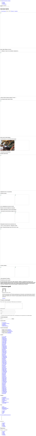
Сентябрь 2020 (4, 357)
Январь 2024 (4, 342)
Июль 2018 (4, 373)
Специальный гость (5, 402)
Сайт (1, 313)
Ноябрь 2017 (4, 380)
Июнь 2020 (4, 358)
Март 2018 (4, 376)
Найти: (1, 318)
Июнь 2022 (4, 349)
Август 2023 (4, 343)
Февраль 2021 (4, 355)
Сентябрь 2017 (4, 381)
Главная (3, 2)
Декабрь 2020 (4, 356)
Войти (3, 406)
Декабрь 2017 (4, 379)
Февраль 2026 (4, 338)
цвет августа (10, 330)
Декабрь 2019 (4, 363)
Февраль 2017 (4, 387)
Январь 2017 (4, 388)
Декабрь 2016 (4, 389)
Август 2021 (4, 353)
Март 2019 (4, 367)
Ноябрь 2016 (4, 390)
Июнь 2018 (4, 374)
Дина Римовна (3, 11)
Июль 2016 (4, 393)
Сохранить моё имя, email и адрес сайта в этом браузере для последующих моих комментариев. (16, 315)
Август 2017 (4, 382)
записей (4, 407)
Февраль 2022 (4, 350)
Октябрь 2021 (4, 352)
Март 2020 (4, 360)
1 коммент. (16, 11)
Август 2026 (4, 336)
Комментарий (2, 308)
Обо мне (3, 3)
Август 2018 (4, 372)
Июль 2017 (4, 383)
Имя (1, 310)
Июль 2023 (4, 344)
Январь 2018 (4, 378)
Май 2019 (3, 365)
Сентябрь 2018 (4, 371)
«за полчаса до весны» (5, 323)
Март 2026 (4, 337)
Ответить (3, 298)
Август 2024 (4, 340)
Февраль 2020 (4, 361)
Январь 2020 (4, 362)
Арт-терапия (4, 397)
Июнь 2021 (4, 354)
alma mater (9, 329)
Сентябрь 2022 (4, 348)
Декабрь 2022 (4, 346)
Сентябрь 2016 (4, 391)
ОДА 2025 (4, 324)
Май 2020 (3, 359)
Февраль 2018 (4, 377)
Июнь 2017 (4, 384)
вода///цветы (4, 322)
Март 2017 (4, 386)
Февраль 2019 (4, 368)
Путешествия (4, 400)
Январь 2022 (4, 351)
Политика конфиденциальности (5, 414)
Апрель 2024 (4, 341)
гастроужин (11, 331)
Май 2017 (3, 385)
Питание (12, 11)
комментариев (5, 408)
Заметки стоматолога (5, 398)
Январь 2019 (4, 369)
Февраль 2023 (4, 345)
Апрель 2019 (4, 366)
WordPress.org (4, 409)
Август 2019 (4, 364)
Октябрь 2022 (4, 347)
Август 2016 (4, 392)
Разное (3, 401)
